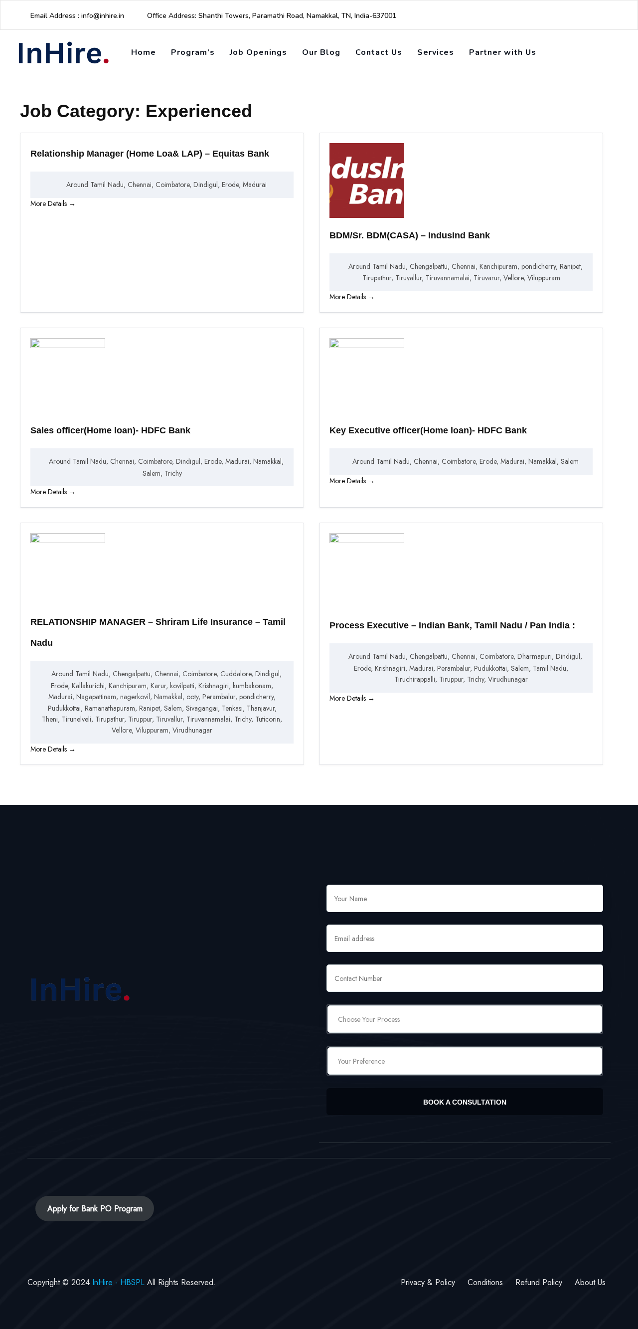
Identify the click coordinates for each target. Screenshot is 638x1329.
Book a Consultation (464, 1102)
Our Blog (321, 52)
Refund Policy (538, 1282)
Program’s (193, 52)
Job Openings (258, 52)
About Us (590, 1282)
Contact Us (378, 52)
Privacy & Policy (428, 1282)
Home (143, 52)
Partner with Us (502, 52)
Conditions (485, 1282)
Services (435, 52)
